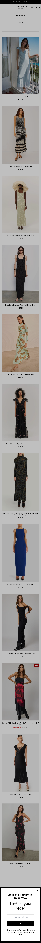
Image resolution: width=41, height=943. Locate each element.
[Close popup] (38, 890)
